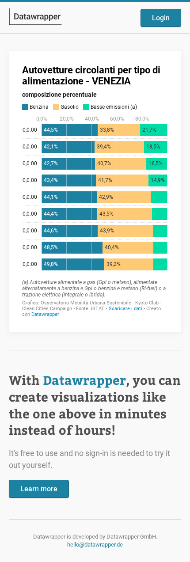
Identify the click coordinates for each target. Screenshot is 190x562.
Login (161, 18)
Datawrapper (84, 379)
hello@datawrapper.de (95, 544)
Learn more (38, 489)
